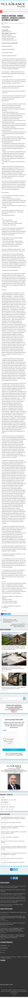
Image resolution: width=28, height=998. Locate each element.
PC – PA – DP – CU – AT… (6, 804)
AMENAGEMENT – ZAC (5, 945)
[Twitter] (14, 869)
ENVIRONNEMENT (5, 802)
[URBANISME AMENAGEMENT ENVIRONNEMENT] (14, 4)
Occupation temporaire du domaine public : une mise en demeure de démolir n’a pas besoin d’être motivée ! (13, 918)
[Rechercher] (24, 698)
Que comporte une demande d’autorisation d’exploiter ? (13, 862)
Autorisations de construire (8, 23)
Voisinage (2, 956)
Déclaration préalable (18, 23)
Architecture (25, 956)
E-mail (5, 730)
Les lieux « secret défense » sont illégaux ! (10, 837)
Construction (13, 956)
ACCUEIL (3, 797)
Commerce (3, 958)
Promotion (7, 956)
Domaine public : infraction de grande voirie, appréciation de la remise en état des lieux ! (17, 625)
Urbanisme (19, 956)
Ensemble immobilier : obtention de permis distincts (12, 858)
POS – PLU (2, 952)
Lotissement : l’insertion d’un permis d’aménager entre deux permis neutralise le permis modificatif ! (13, 668)
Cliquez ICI (14, 712)
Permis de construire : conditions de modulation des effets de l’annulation (12, 923)
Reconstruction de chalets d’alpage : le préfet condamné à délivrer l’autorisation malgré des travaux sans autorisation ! (13, 648)
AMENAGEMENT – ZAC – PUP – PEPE (8, 799)
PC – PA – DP (3, 950)
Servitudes (8, 958)
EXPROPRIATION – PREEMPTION (8, 806)
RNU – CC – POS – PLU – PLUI (7, 809)
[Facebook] (11, 869)
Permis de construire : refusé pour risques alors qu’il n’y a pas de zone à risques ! (10, 620)
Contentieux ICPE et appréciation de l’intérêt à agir (13, 912)
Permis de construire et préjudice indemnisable (11, 822)
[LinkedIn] (17, 869)
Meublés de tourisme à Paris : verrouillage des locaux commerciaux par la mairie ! (13, 688)
